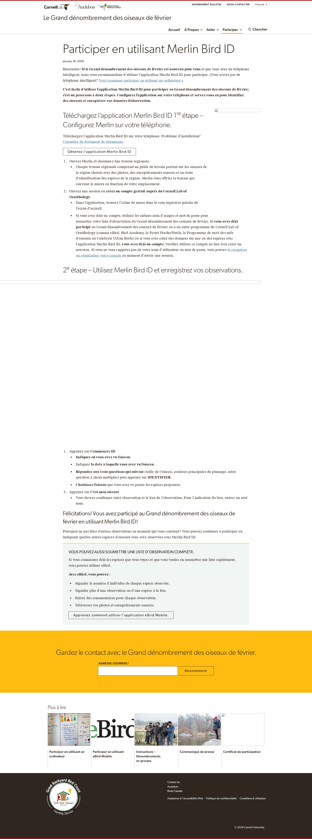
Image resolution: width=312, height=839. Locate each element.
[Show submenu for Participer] (241, 29)
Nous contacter (238, 4)
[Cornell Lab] (57, 6)
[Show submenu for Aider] (218, 29)
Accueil (174, 30)
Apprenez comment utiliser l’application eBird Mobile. (121, 615)
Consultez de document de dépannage (93, 142)
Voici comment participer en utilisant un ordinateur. (140, 80)
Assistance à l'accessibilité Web (185, 798)
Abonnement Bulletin (206, 4)
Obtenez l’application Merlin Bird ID (99, 152)
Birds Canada (174, 791)
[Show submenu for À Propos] (201, 29)
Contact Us (173, 782)
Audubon (172, 786)
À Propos (191, 30)
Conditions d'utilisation (253, 798)
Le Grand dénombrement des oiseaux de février (107, 18)
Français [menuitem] (259, 4)
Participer (230, 30)
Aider (210, 30)
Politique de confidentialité (221, 798)
